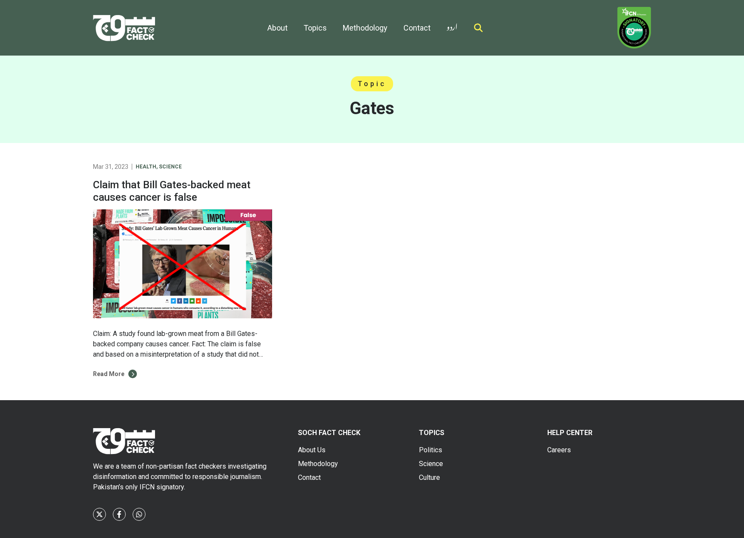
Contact (417, 27)
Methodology (365, 27)
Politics (430, 450)
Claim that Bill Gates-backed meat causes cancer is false (172, 191)
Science (170, 167)
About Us (312, 450)
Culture (429, 477)
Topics (315, 27)
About (277, 27)
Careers (559, 450)
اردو (452, 25)
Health (146, 167)
